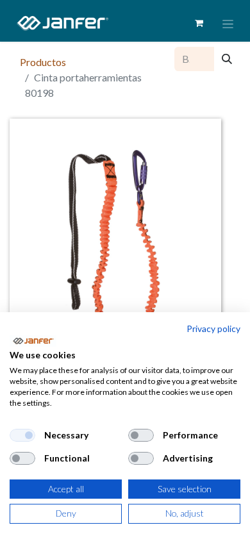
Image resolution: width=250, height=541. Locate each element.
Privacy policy (213, 328)
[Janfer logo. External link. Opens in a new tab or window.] (33, 341)
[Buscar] (226, 59)
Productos (43, 62)
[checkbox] (22, 435)
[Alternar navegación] (227, 23)
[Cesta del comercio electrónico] (198, 23)
